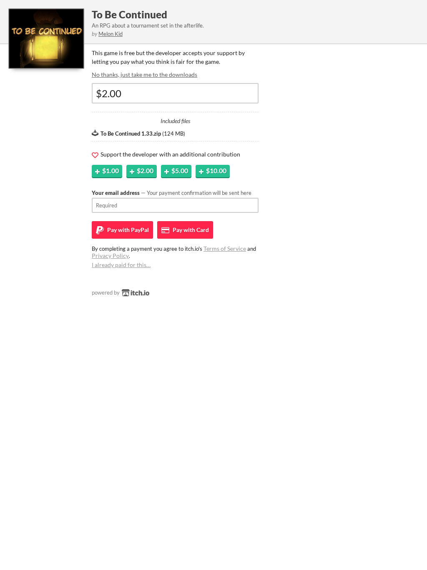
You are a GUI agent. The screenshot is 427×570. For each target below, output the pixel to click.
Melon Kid (110, 33)
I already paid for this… (121, 264)
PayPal (127, 229)
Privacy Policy (110, 255)
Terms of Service (224, 248)
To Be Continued (129, 14)
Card (190, 229)
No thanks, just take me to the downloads (144, 74)
